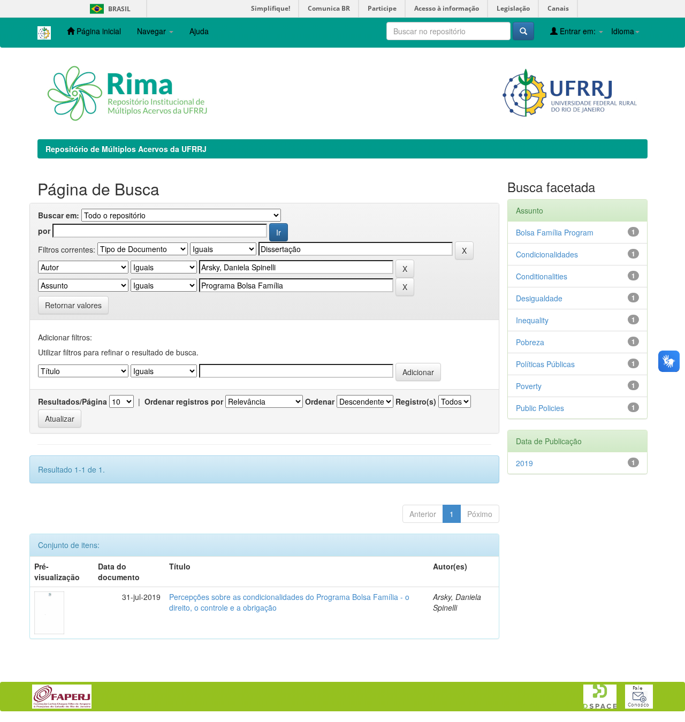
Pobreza (530, 342)
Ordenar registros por (183, 401)
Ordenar (319, 401)
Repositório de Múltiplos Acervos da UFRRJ (126, 148)
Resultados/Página (72, 401)
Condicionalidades (547, 254)
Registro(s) (415, 401)
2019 (524, 463)
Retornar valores (73, 305)
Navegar (152, 31)
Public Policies (540, 407)
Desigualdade (539, 298)
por (44, 230)
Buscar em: (58, 215)
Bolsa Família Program (554, 232)
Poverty (529, 386)
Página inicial (97, 31)
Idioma (622, 31)
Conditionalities (541, 276)
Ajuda (199, 31)
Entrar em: (578, 31)
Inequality (532, 320)
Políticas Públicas (545, 364)
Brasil (108, 8)
